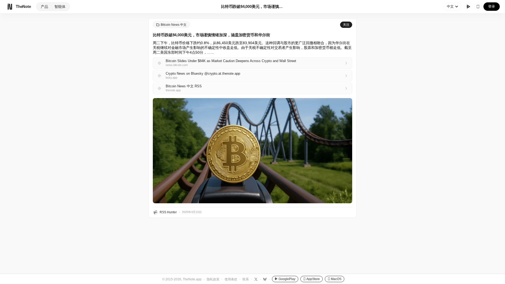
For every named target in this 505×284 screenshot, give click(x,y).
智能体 (59, 6)
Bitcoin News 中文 (173, 25)
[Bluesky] (264, 279)
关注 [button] (346, 25)
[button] (252, 150)
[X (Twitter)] (255, 279)
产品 (44, 6)
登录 (491, 6)
